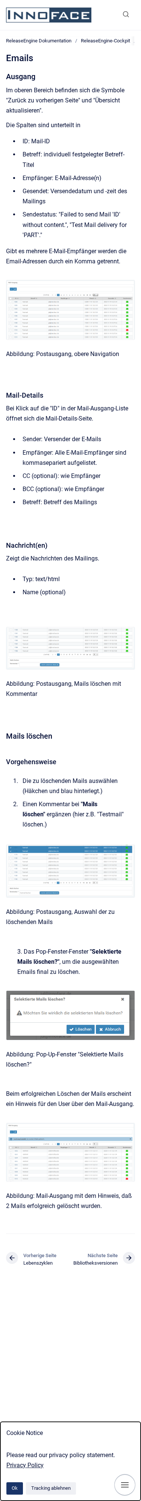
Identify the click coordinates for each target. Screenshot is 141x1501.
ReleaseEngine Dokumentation (38, 41)
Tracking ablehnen (51, 1488)
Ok (15, 1488)
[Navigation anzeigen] (125, 1485)
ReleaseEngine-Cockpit (105, 41)
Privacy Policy (25, 1465)
